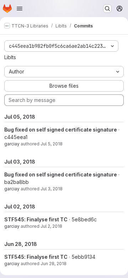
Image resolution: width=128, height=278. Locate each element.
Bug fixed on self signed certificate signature (60, 130)
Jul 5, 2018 (52, 143)
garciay (12, 143)
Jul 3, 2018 (52, 188)
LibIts (10, 57)
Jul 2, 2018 (51, 226)
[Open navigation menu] (19, 8)
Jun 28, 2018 (53, 263)
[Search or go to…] (107, 8)
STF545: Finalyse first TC (36, 219)
